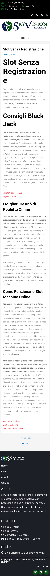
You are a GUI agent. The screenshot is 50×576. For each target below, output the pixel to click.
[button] (25, 37)
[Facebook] (40, 572)
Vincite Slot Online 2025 (13, 192)
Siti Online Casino (10, 425)
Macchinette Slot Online (13, 428)
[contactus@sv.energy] (15, 2)
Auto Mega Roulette (11, 421)
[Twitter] (35, 572)
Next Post (25, 444)
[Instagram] (46, 572)
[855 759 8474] (32, 5)
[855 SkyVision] (11, 5)
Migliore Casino (9, 196)
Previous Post (25, 438)
